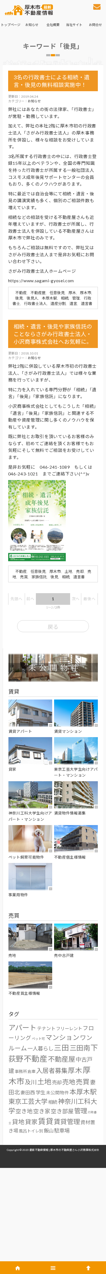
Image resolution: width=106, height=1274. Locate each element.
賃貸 (45, 1121)
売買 (24, 576)
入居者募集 (51, 1070)
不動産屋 (38, 292)
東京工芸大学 (28, 1101)
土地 (68, 571)
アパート (22, 1027)
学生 (40, 1092)
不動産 (21, 292)
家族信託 (39, 576)
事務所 (21, 1071)
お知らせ (31, 25)
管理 (76, 298)
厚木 (72, 292)
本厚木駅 (49, 298)
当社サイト (74, 25)
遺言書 (86, 303)
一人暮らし (40, 1048)
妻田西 (27, 1092)
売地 (68, 1082)
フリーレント (69, 1028)
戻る (53, 626)
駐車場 (62, 1130)
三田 (61, 1047)
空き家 (41, 1111)
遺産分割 (58, 303)
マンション (62, 1037)
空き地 (24, 1111)
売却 (80, 571)
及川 (31, 1082)
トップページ (10, 25)
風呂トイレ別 (31, 1130)
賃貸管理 (67, 1121)
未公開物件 (57, 1092)
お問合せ (95, 25)
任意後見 (57, 292)
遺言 (73, 303)
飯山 (49, 1131)
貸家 (31, 1121)
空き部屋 (62, 1111)
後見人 (32, 298)
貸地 (18, 1121)
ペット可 (38, 1039)
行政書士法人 (35, 303)
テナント (46, 1028)
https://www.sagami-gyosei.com (41, 280)
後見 (19, 298)
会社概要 (53, 25)
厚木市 (85, 292)
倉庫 (31, 1071)
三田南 (80, 1048)
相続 (64, 298)
